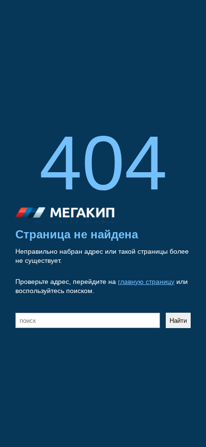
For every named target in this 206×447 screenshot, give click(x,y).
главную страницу (146, 281)
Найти (178, 320)
